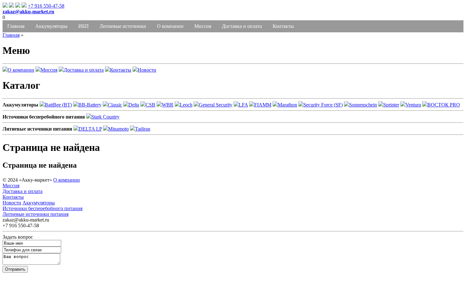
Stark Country (105, 116)
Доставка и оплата (242, 26)
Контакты (283, 26)
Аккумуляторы (51, 26)
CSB (150, 104)
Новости (147, 70)
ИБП (83, 26)
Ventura (413, 104)
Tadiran (142, 129)
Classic (115, 104)
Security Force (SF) (323, 104)
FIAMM (262, 104)
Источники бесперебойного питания (42, 208)
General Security (215, 104)
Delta (133, 104)
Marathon (287, 104)
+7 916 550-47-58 (46, 6)
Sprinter (391, 104)
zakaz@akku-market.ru (28, 11)
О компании (170, 26)
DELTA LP (90, 129)
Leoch (186, 104)
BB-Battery (89, 104)
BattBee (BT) (58, 104)
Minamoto (118, 129)
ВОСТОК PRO (443, 104)
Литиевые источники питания (35, 214)
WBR (167, 104)
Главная (15, 26)
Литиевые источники (123, 26)
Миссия (202, 26)
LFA (243, 104)
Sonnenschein (363, 104)
